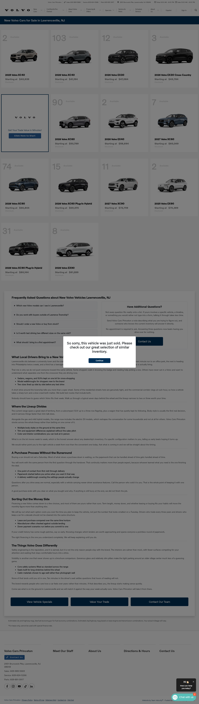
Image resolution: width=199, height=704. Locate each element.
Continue (99, 360)
